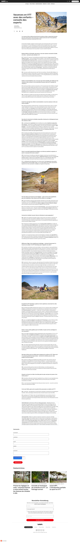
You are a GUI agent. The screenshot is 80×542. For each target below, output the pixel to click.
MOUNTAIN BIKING (39, 3)
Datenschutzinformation (38, 512)
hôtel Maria (48, 418)
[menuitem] (28, 527)
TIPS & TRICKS (32, 3)
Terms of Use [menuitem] (48, 527)
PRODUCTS (45, 3)
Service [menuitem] (36, 527)
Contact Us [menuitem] (54, 527)
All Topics (27, 3)
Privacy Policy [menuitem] (41, 527)
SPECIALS (53, 3)
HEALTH (48, 3)
